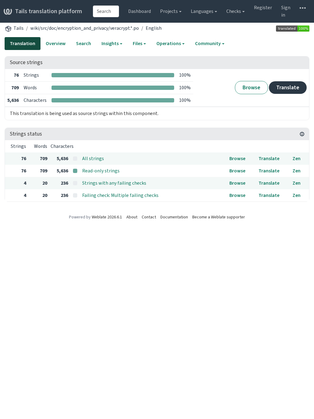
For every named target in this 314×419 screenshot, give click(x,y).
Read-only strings (101, 170)
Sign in (285, 11)
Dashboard (139, 11)
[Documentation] (302, 134)
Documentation (174, 217)
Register (263, 7)
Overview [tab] (56, 43)
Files (137, 43)
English (154, 28)
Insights (110, 43)
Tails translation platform (48, 11)
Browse (251, 87)
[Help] (302, 7)
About (131, 217)
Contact (149, 217)
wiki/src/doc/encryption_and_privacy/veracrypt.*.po (84, 28)
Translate (287, 87)
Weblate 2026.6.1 (107, 217)
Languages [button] (202, 11)
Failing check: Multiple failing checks (120, 195)
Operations (168, 43)
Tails (18, 28)
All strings (93, 158)
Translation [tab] (22, 43)
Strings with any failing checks (114, 183)
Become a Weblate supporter (218, 217)
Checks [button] (233, 11)
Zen (297, 158)
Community (208, 43)
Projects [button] (169, 11)
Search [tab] (83, 43)
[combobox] (106, 11)
